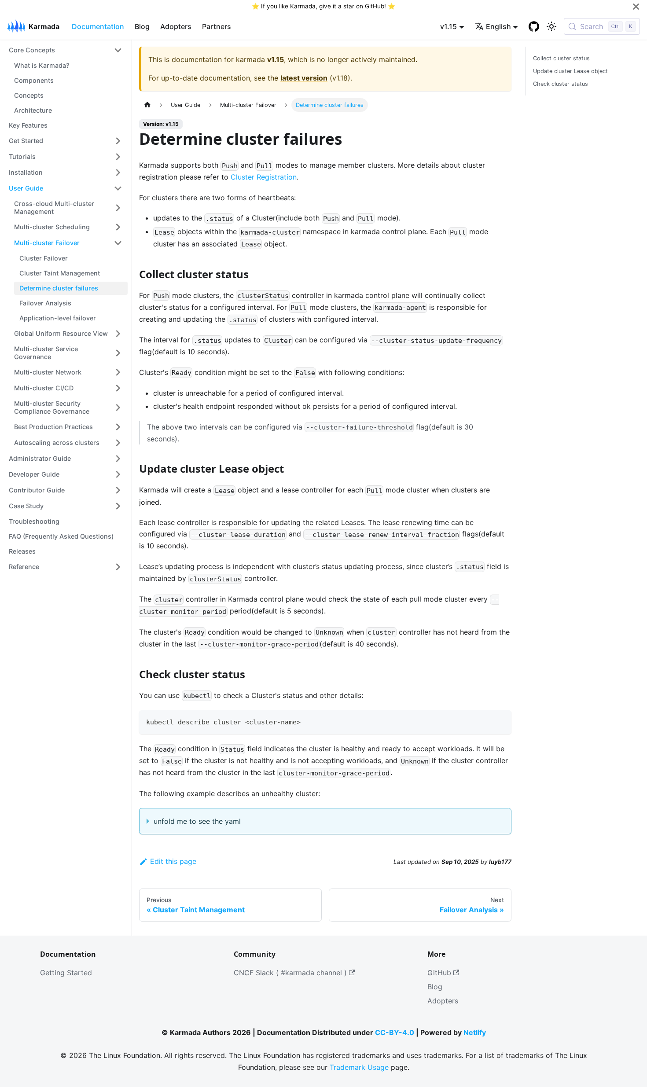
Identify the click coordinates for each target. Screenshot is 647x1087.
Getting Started (66, 972)
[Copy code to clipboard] (500, 721)
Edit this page (173, 861)
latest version (303, 77)
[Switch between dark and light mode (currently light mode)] (551, 26)
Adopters (175, 26)
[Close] (636, 6)
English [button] (498, 26)
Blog (142, 26)
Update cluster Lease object (570, 71)
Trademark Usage (359, 1067)
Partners (216, 26)
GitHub (374, 6)
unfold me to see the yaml (197, 821)
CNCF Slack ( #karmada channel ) (290, 972)
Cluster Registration (264, 177)
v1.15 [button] (448, 26)
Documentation (98, 26)
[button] (66, 50)
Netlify (474, 1032)
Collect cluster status (561, 58)
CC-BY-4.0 (394, 1032)
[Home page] (147, 105)
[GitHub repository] (533, 26)
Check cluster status (560, 84)
